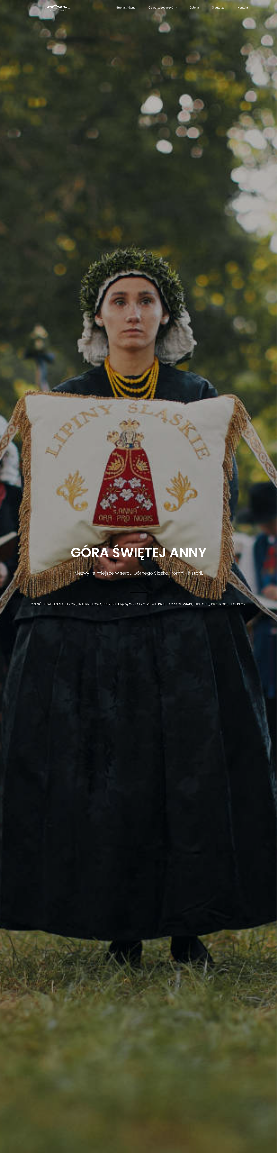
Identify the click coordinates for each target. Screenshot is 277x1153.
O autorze (218, 7)
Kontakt (242, 7)
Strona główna (125, 7)
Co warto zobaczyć (160, 7)
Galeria (194, 7)
